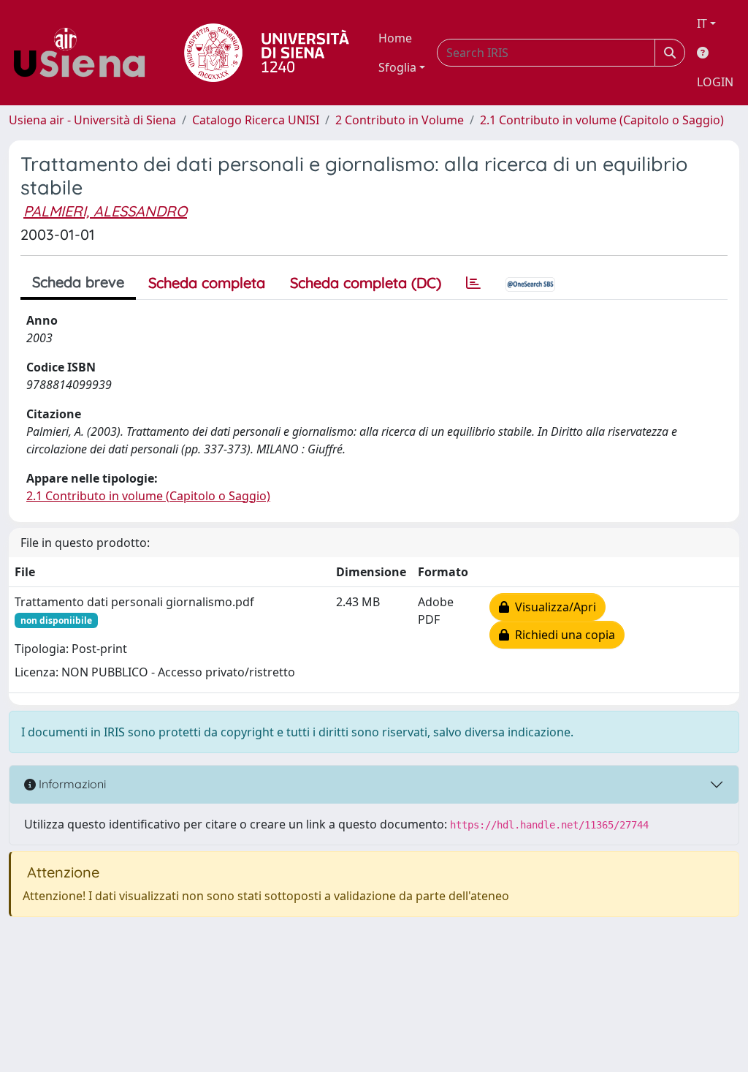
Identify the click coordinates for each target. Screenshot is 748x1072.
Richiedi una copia (562, 635)
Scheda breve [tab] (78, 282)
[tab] (473, 283)
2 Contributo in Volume (399, 120)
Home (395, 38)
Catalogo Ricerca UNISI (255, 120)
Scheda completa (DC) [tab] (365, 282)
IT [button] (702, 23)
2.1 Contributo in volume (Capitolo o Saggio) (602, 120)
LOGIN (715, 82)
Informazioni (71, 784)
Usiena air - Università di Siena (92, 120)
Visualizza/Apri (552, 607)
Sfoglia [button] (397, 67)
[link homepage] (85, 52)
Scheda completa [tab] (206, 282)
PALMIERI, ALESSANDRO (105, 211)
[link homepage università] (266, 52)
